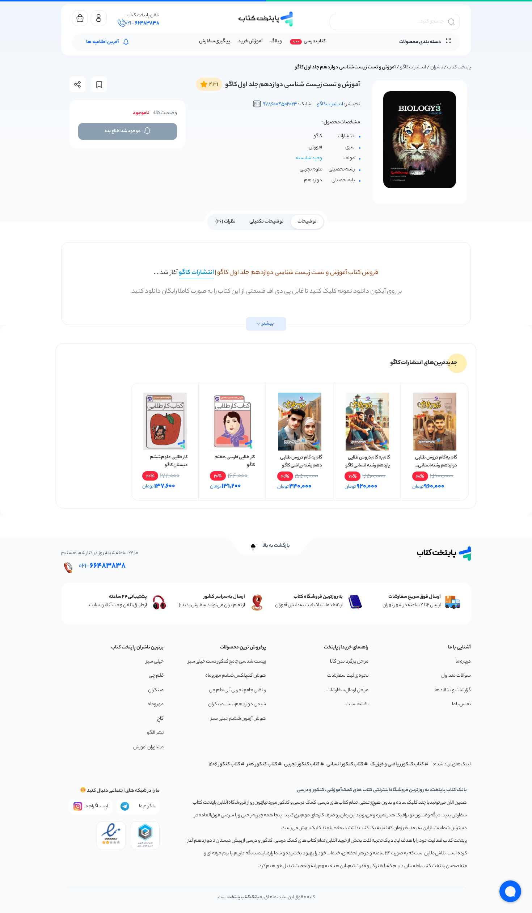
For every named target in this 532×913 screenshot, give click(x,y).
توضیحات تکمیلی (266, 221)
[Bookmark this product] (99, 84)
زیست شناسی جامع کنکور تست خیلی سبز (227, 662)
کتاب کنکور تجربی (302, 764)
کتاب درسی (315, 41)
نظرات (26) (225, 221)
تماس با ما (461, 704)
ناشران (436, 67)
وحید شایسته (309, 158)
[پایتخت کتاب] (266, 19)
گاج (160, 719)
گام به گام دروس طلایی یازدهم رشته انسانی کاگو (367, 461)
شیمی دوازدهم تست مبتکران (237, 704)
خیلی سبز (155, 662)
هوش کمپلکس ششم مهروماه (235, 676)
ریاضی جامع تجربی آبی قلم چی (237, 690)
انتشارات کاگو (413, 67)
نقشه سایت (357, 704)
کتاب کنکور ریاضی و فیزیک (397, 764)
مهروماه (156, 704)
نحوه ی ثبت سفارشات (347, 676)
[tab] (307, 221)
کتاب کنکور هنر (262, 764)
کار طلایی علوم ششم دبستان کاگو (168, 461)
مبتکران (156, 690)
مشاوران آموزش (148, 747)
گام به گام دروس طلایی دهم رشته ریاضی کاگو (301, 461)
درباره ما (463, 662)
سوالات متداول (456, 676)
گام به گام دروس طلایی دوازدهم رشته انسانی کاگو (436, 465)
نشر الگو (155, 733)
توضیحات (307, 221)
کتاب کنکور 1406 (224, 764)
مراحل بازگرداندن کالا (349, 662)
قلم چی (156, 676)
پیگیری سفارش (215, 41)
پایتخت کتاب (459, 67)
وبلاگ (276, 41)
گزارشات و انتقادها (453, 690)
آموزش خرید (250, 41)
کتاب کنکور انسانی (345, 764)
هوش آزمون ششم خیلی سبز (238, 719)
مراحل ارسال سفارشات (347, 690)
